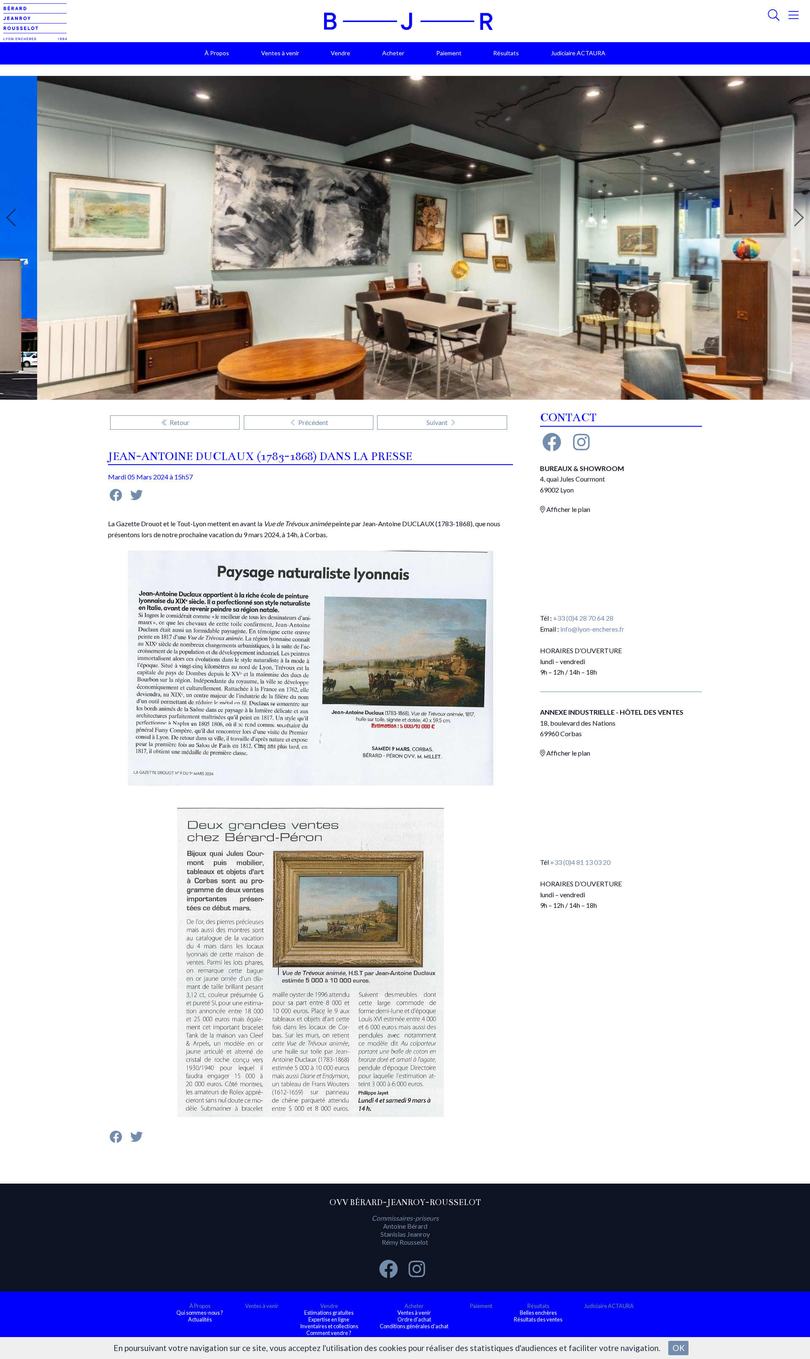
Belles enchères (538, 1312)
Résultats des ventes (538, 1319)
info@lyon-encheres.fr (592, 629)
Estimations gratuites (329, 1312)
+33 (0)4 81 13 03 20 (580, 862)
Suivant (438, 422)
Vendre (340, 53)
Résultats (506, 53)
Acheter (393, 53)
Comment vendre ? (328, 1332)
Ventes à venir (280, 53)
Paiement (449, 53)
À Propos (217, 53)
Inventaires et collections (329, 1326)
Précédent (312, 422)
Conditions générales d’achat (414, 1326)
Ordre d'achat (414, 1319)
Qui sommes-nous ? (199, 1312)
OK (678, 1348)
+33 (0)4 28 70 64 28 (583, 618)
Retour (178, 422)
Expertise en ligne (328, 1319)
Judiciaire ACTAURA (578, 53)
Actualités (200, 1319)
